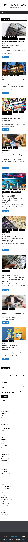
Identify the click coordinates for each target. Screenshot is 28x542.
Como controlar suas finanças (13, 313)
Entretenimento (4, 439)
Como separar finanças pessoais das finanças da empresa (11, 347)
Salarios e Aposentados (7, 114)
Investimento (14, 41)
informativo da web (5, 465)
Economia (5, 111)
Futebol (2, 456)
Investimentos (21, 41)
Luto (2, 480)
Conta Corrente (4, 419)
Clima (2, 415)
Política (2, 492)
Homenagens (4, 460)
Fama (2, 450)
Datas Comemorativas (6, 428)
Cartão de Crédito (13, 36)
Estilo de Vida (4, 445)
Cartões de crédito (5, 411)
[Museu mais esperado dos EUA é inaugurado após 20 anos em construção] (14, 68)
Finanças (9, 111)
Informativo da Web (14, 4)
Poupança (11, 341)
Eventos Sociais (4, 447)
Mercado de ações (6, 150)
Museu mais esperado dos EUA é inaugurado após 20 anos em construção (13, 82)
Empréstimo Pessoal (6, 41)
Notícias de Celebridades (6, 486)
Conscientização (4, 417)
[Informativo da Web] (2, 12)
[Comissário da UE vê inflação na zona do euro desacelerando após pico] (14, 140)
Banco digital (5, 36)
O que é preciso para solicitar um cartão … (13, 46)
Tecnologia (3, 510)
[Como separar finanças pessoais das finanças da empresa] (14, 333)
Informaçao (3, 462)
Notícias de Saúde (5, 488)
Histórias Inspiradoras (5, 458)
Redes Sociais (4, 497)
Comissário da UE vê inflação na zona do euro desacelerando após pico (13, 157)
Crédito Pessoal (4, 424)
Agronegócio (3, 400)
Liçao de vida (4, 477)
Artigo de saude (4, 402)
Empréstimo (3, 434)
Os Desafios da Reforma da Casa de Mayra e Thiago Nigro (13, 372)
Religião (2, 501)
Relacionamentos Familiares (7, 499)
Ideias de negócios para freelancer (11, 119)
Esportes (3, 443)
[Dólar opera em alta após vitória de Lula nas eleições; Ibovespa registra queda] (14, 222)
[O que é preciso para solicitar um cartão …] (14, 29)
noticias (10, 75)
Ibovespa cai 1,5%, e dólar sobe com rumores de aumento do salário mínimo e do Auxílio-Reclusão (14, 199)
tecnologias (3, 512)
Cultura (2, 426)
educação (3, 432)
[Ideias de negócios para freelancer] (14, 104)
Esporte (2, 441)
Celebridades (3, 413)
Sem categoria (4, 507)
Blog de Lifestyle (4, 407)
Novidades (16, 75)
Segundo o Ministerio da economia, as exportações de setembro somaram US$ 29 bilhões (13, 278)
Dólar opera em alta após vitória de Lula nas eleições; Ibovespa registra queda (12, 238)
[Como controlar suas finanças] (14, 301)
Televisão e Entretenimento (7, 514)
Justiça (2, 475)
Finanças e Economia (5, 454)
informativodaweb (5, 467)
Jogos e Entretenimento (6, 473)
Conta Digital (4, 422)
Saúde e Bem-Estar (5, 505)
